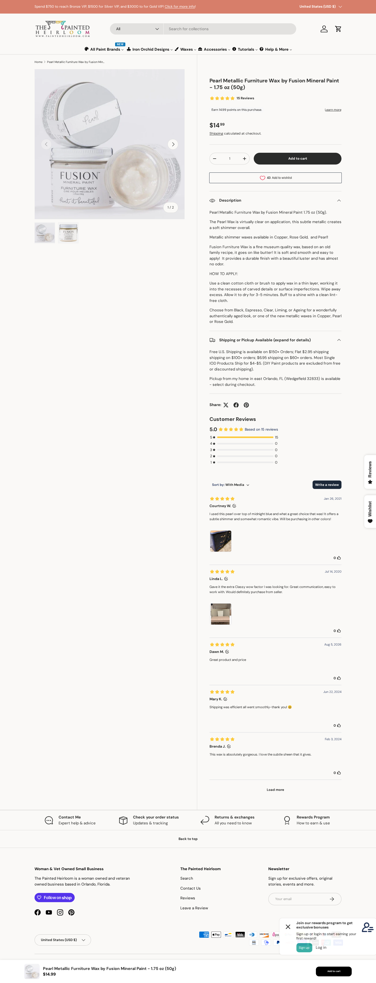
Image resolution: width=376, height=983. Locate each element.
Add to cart (297, 158)
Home (38, 62)
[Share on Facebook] (236, 405)
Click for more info (180, 6)
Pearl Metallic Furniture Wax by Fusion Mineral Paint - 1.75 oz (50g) (76, 62)
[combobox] (203, 29)
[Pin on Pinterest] (246, 405)
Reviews (187, 898)
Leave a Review (194, 908)
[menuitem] (104, 49)
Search (186, 878)
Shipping (216, 133)
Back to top (188, 839)
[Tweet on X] (226, 405)
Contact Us (190, 888)
